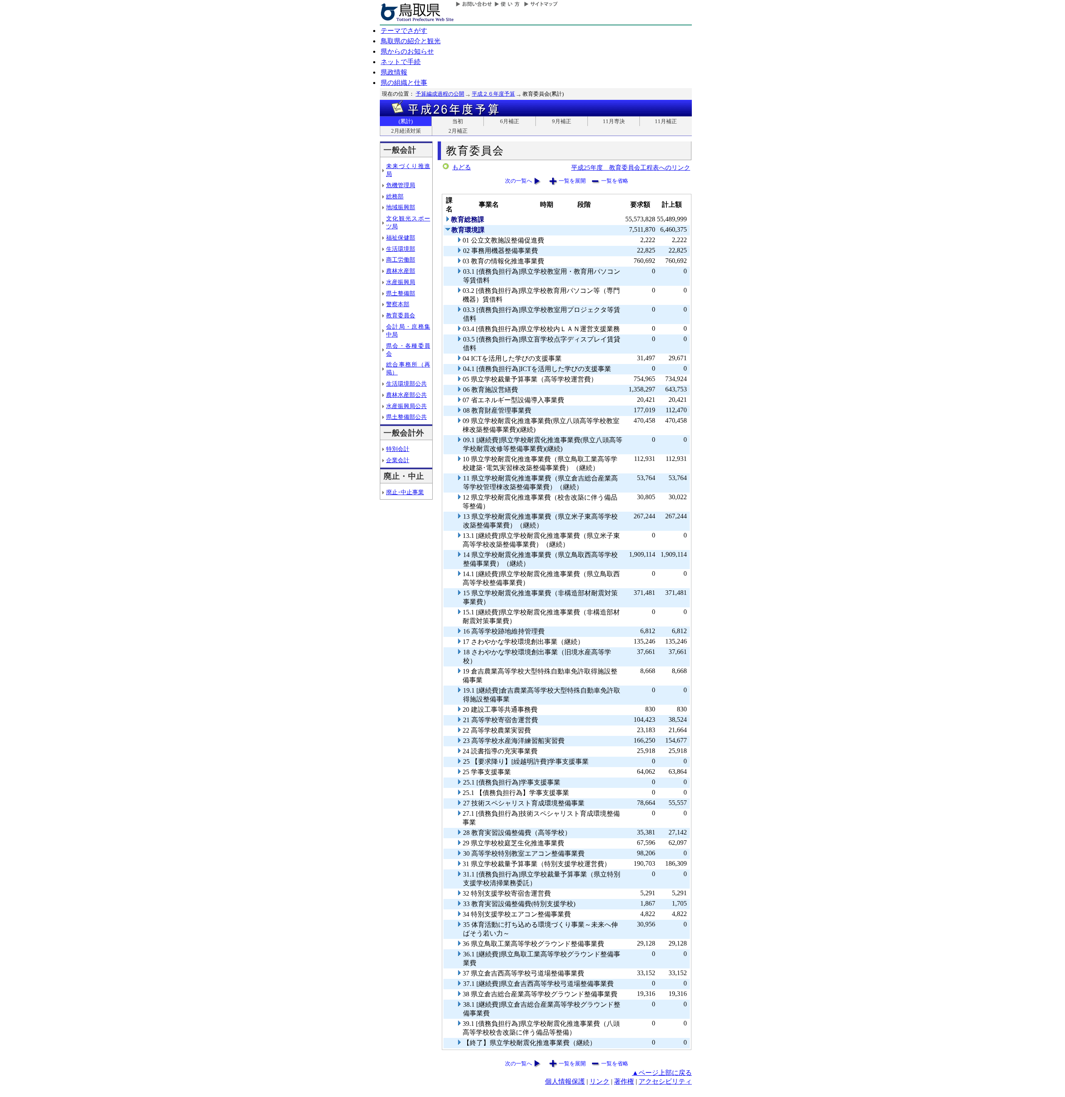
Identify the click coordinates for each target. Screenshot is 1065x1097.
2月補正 (458, 131)
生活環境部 (400, 248)
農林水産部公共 (406, 394)
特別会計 (397, 449)
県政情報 (394, 72)
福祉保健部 (400, 237)
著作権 (624, 1081)
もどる (461, 167)
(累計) (406, 121)
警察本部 (397, 304)
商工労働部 (400, 259)
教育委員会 (400, 315)
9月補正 (561, 121)
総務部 (395, 196)
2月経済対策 (406, 131)
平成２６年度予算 (493, 94)
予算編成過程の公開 (440, 94)
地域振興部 (400, 207)
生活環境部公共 (406, 383)
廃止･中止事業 (405, 492)
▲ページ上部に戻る (662, 1072)
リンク (599, 1081)
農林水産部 (400, 270)
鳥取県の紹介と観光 (411, 41)
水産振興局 (400, 282)
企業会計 (397, 460)
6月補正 (509, 121)
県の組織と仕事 (404, 82)
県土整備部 (400, 293)
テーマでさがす (404, 30)
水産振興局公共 (406, 406)
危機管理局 (400, 185)
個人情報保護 (565, 1081)
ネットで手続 (401, 61)
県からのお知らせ (407, 51)
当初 (457, 121)
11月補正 (666, 121)
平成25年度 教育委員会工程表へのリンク (630, 167)
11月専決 (614, 121)
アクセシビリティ (665, 1081)
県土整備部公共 (406, 417)
